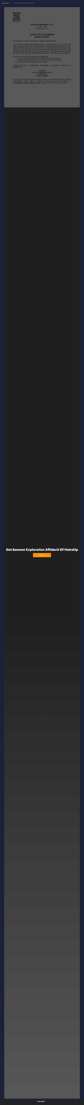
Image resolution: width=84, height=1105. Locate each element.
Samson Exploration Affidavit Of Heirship (24, 3)
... (11, 3)
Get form (42, 555)
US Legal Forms (5, 3)
